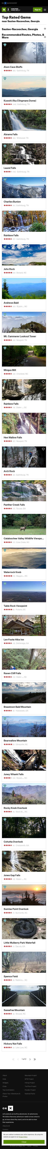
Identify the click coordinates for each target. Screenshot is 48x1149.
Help (4, 1079)
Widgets (5, 1083)
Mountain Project (31, 1075)
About (5, 1075)
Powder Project (30, 1090)
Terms (29, 1146)
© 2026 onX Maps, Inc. (17, 1146)
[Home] (12, 9)
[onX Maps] (8, 1110)
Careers (5, 1129)
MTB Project (29, 1079)
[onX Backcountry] (9, 3)
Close (24, 1142)
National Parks (30, 1094)
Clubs (5, 1086)
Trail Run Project (30, 1086)
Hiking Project (30, 1083)
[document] (24, 1138)
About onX (6, 1126)
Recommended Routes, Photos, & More (23, 36)
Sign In (38, 9)
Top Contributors (8, 1090)
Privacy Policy (23, 1137)
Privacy (35, 1146)
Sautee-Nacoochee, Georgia (20, 28)
